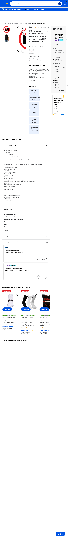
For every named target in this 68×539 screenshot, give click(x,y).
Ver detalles (65, 39)
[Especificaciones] (47, 205)
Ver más (33, 80)
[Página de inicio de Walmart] (7, 3)
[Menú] (2, 3)
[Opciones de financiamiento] (47, 241)
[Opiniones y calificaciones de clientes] (47, 340)
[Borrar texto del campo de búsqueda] (57, 3)
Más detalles (7, 230)
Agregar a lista (61, 90)
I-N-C (30, 27)
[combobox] (36, 3)
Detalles (64, 67)
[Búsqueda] (59, 3)
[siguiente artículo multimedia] (23, 51)
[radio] (31, 51)
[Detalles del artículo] (47, 145)
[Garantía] (47, 236)
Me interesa (42, 259)
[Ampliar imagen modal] (23, 32)
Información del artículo (11, 139)
